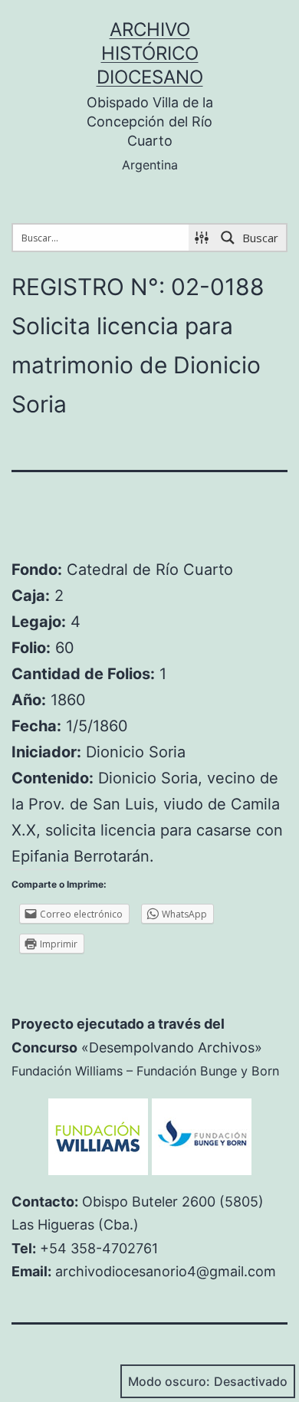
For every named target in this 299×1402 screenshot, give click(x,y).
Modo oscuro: (169, 1381)
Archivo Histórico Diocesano (150, 53)
